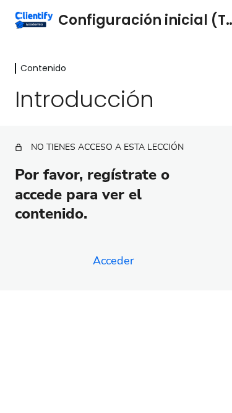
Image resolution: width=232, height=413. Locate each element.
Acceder (113, 260)
